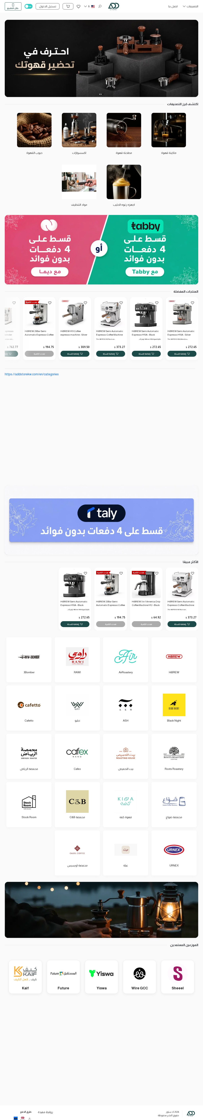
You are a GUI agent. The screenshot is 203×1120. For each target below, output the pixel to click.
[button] (190, 7)
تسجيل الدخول (47, 6)
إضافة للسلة (180, 354)
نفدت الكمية (39, 354)
